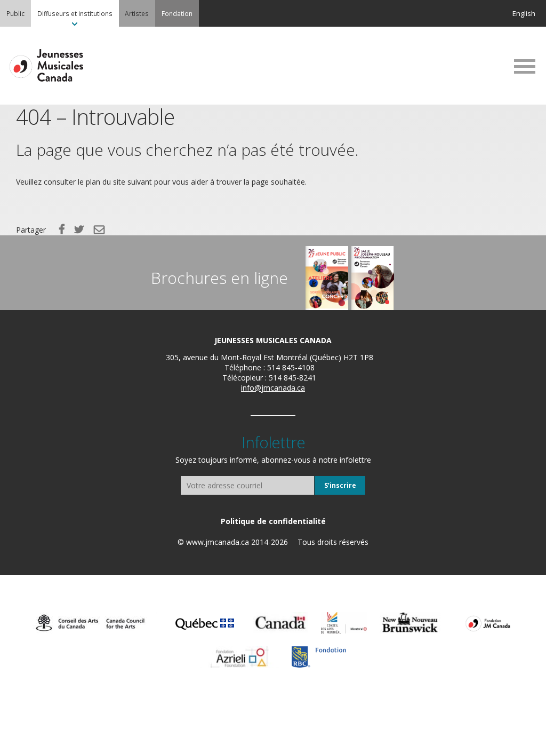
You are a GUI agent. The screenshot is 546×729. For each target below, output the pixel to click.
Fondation (177, 13)
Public (15, 13)
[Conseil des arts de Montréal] (344, 622)
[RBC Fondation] (319, 657)
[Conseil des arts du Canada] (90, 622)
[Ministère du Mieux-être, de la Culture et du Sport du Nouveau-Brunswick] (410, 622)
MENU (524, 66)
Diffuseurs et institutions (75, 13)
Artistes (137, 13)
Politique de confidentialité (273, 521)
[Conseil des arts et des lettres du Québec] (205, 622)
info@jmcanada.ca (273, 388)
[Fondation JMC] (488, 622)
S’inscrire (340, 485)
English (523, 13)
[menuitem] (15, 13)
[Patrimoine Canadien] (280, 622)
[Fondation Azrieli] (239, 657)
